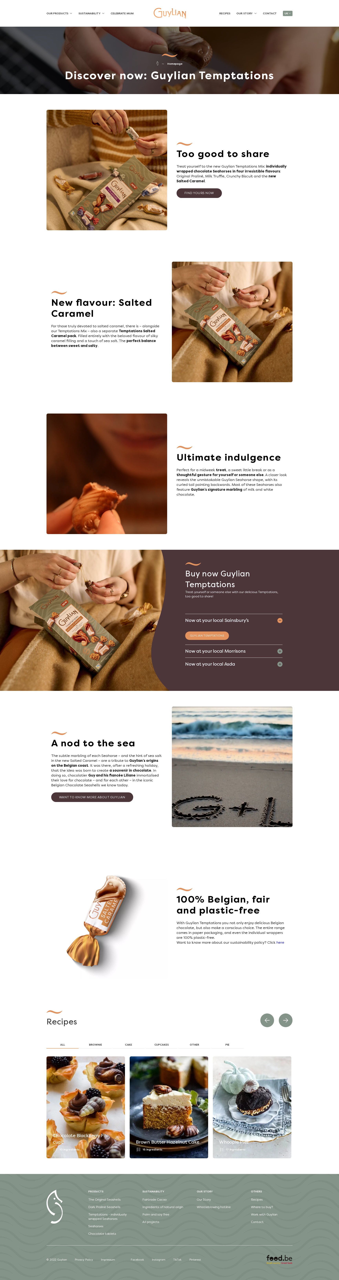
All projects (150, 1222)
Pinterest (195, 1259)
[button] (267, 1020)
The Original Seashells (104, 1199)
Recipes (257, 1199)
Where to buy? (262, 1207)
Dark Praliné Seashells (104, 1207)
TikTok (177, 1259)
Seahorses (95, 1226)
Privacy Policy (84, 1259)
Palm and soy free (155, 1214)
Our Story (204, 1199)
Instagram (158, 1259)
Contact (257, 1222)
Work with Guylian (264, 1214)
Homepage (174, 63)
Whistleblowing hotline (214, 1207)
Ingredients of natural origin (162, 1207)
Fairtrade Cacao (154, 1199)
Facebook (137, 1259)
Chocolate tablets (102, 1234)
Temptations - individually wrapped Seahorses (107, 1217)
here (280, 942)
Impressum (108, 1259)
